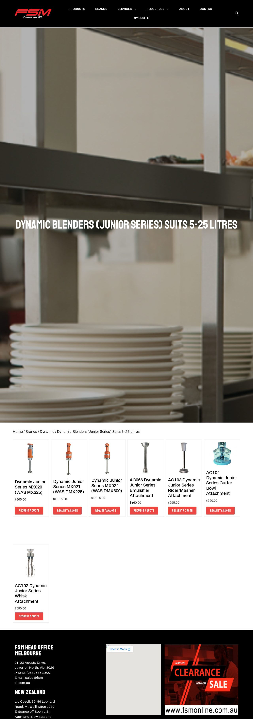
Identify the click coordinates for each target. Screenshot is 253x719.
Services (124, 8)
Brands (101, 8)
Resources (155, 8)
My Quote (141, 18)
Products (77, 8)
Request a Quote (29, 511)
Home (18, 432)
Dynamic (47, 432)
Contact (207, 8)
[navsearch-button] (237, 14)
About (184, 8)
